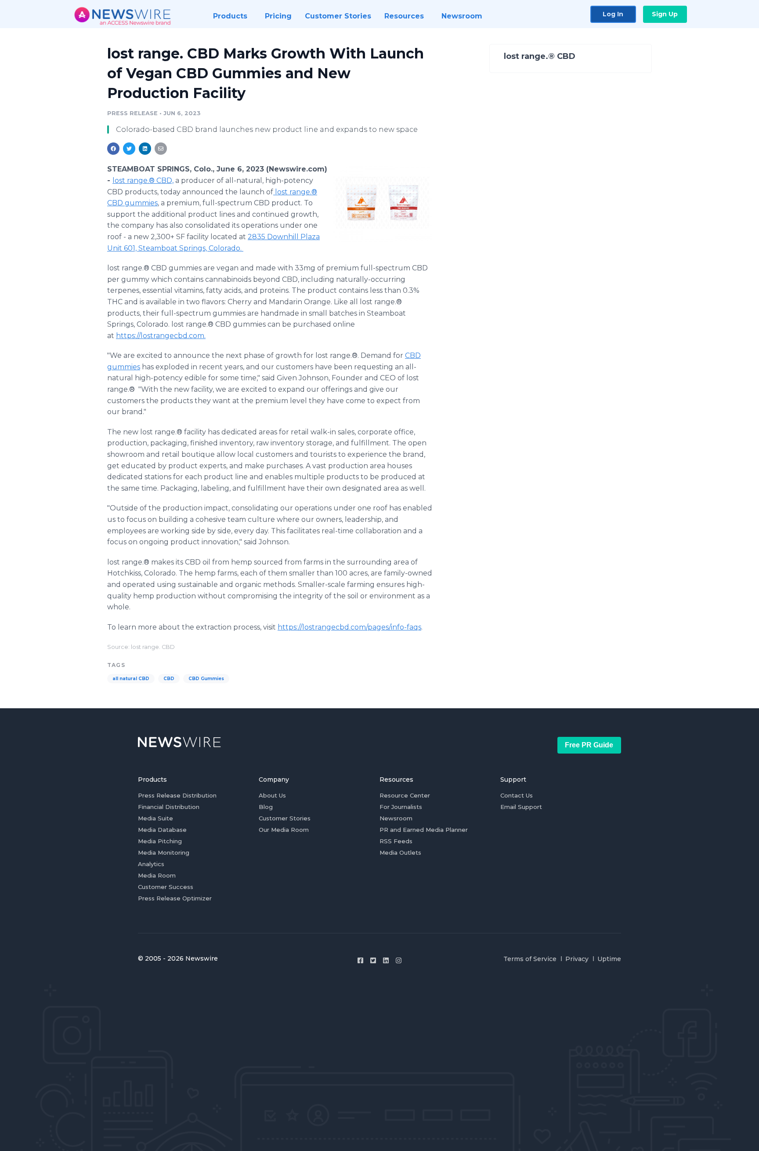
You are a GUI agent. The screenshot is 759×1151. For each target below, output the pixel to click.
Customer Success (165, 886)
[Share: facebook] (113, 148)
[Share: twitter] (129, 148)
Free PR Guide (589, 745)
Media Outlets (400, 852)
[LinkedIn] (386, 960)
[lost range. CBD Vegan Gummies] (382, 204)
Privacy (577, 959)
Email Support (521, 806)
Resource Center (405, 795)
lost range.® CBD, (142, 180)
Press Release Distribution (177, 795)
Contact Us (516, 795)
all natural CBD (130, 678)
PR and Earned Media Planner (424, 829)
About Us (272, 795)
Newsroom (396, 818)
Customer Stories (285, 818)
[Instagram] (398, 960)
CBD (168, 678)
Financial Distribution (168, 806)
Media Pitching (160, 841)
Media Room (157, 875)
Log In (613, 14)
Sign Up (665, 14)
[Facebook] (360, 960)
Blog (266, 806)
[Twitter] (373, 960)
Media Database (162, 829)
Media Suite (155, 818)
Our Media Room (284, 829)
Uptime (609, 959)
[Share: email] (160, 148)
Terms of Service (530, 959)
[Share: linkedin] (145, 148)
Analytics (151, 863)
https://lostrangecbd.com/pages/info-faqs (349, 627)
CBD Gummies (206, 678)
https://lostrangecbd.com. (161, 335)
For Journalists (401, 806)
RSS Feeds (396, 841)
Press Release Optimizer (175, 898)
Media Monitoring (163, 852)
